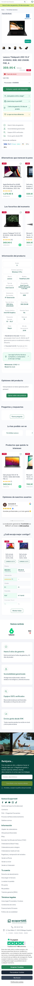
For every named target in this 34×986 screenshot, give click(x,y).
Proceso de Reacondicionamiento (12, 817)
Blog (2, 836)
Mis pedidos (5, 888)
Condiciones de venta (8, 905)
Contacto (4, 809)
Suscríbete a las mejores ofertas (17, 783)
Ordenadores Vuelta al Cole (10, 851)
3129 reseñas (24, 526)
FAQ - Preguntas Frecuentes (10, 813)
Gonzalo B (12, 504)
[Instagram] (13, 802)
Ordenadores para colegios (10, 847)
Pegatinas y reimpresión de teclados (13, 854)
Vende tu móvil (6, 862)
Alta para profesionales (9, 833)
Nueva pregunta (17, 416)
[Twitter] (6, 802)
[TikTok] (16, 802)
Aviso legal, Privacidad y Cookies (12, 901)
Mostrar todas (17, 611)
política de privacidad (24, 788)
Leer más (6, 78)
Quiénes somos (6, 820)
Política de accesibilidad (9, 912)
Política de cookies (17, 982)
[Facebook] (2, 802)
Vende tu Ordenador (8, 865)
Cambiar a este (10, 561)
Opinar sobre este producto (17, 395)
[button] (3, 48)
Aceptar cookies (17, 967)
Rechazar (17, 978)
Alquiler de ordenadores (9, 829)
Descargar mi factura (8, 878)
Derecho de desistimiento (9, 874)
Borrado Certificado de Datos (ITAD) (13, 840)
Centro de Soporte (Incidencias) (12, 806)
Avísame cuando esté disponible (17, 89)
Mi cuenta (4, 885)
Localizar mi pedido (7, 881)
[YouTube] (9, 802)
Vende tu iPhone (6, 858)
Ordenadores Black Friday (10, 844)
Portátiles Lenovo (12, 433)
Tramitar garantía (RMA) (9, 892)
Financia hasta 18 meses (9, 908)
